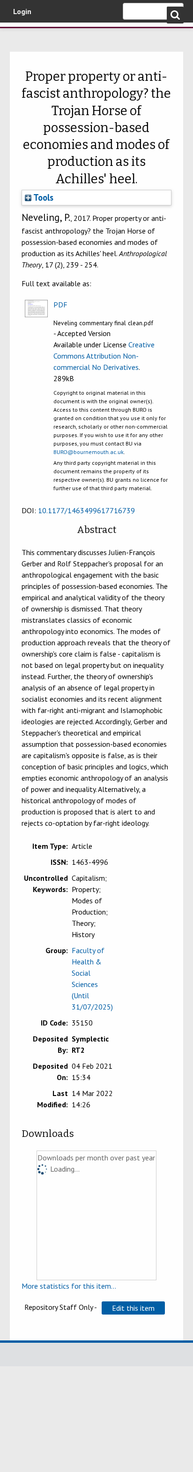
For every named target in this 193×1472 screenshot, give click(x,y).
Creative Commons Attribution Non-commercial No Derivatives (104, 356)
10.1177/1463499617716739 (86, 510)
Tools (42, 197)
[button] (133, 1308)
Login (22, 11)
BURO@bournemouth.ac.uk (88, 451)
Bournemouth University (21, 35)
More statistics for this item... (69, 1286)
